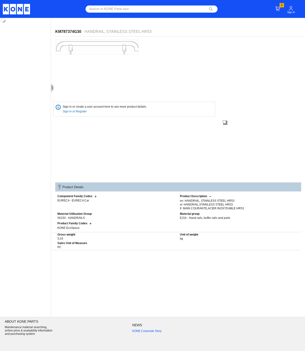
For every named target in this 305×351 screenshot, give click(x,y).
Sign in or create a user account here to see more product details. (105, 106)
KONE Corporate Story (147, 331)
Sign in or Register (75, 111)
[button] (291, 6)
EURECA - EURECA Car (73, 200)
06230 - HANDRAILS (71, 218)
